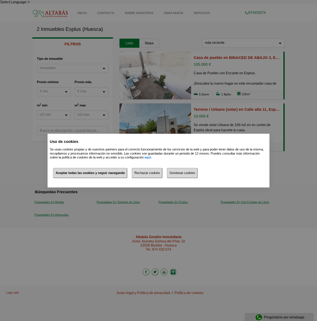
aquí (147, 157)
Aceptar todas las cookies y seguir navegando (90, 173)
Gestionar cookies (182, 173)
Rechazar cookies (147, 173)
